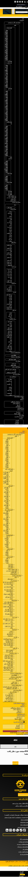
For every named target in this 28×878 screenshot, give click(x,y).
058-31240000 (24, 820)
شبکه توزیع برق (24, 854)
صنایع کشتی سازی (23, 851)
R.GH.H (26, 734)
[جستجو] (13, 11)
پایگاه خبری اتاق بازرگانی (21, 806)
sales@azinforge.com (23, 827)
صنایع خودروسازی (23, 841)
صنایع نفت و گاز (24, 839)
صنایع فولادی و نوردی (22, 844)
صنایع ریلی (25, 849)
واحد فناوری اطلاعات (13, 865)
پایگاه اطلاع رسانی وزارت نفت (20, 803)
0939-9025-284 (24, 822)
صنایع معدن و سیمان (22, 846)
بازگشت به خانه (15, 763)
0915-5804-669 (24, 825)
